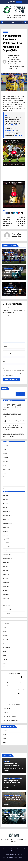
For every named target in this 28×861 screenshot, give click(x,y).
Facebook (5, 730)
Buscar (4, 389)
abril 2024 (5, 578)
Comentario (6, 316)
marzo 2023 (6, 594)
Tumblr (4, 742)
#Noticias (20, 66)
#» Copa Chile (12, 61)
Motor (4, 477)
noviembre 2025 (7, 515)
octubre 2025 (6, 519)
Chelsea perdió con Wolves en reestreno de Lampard (7, 221)
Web (4, 361)
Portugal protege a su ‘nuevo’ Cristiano (13, 272)
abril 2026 (5, 503)
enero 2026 (6, 507)
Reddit (4, 738)
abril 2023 (5, 590)
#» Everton (19, 61)
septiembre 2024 (7, 558)
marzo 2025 (6, 543)
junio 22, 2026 (9, 785)
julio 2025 (5, 531)
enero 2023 (6, 602)
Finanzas (5, 461)
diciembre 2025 (7, 511)
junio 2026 (5, 499)
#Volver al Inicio (12, 68)
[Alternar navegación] (13, 22)
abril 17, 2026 (9, 818)
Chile (4, 449)
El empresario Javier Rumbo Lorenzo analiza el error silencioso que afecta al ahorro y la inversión (13, 434)
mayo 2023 (6, 586)
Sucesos (5, 481)
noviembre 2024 (7, 554)
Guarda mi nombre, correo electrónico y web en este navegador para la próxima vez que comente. (14, 373)
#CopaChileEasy (15, 125)
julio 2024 (5, 566)
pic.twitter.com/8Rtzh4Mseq (13, 132)
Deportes (5, 32)
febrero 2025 (6, 547)
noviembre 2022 (7, 610)
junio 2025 (5, 535)
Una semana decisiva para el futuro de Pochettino (13, 291)
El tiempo (10, 704)
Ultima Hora (6, 488)
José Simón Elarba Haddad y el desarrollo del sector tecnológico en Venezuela (12, 427)
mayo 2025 (6, 539)
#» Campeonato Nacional (15, 59)
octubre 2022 (6, 613)
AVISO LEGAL (7, 708)
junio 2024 (5, 570)
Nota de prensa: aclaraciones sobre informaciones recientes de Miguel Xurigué (12, 414)
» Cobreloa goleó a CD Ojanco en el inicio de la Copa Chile (20, 221)
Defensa (5, 453)
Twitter (4, 734)
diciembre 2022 (7, 606)
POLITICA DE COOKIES (9, 716)
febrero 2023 (6, 598)
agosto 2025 (6, 527)
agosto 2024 (6, 562)
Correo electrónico (8, 354)
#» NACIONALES (13, 66)
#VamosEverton (9, 130)
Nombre (5, 346)
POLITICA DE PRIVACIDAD (10, 720)
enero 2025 (6, 550)
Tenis (4, 485)
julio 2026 (5, 495)
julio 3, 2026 (8, 768)
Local (4, 473)
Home (7, 854)
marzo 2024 (6, 582)
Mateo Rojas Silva (14, 55)
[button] (22, 22)
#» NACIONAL (12, 64)
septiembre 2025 (7, 523)
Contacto (5, 712)
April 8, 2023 (18, 135)
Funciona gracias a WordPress (10, 848)
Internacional (6, 469)
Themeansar (14, 850)
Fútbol (11, 252)
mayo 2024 (6, 574)
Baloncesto (6, 445)
